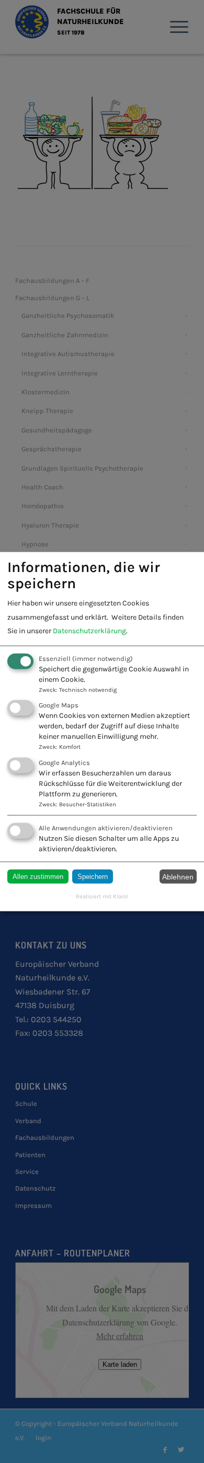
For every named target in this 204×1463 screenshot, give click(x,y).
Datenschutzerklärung (89, 630)
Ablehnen (178, 876)
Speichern (92, 877)
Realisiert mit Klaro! (102, 896)
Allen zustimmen (38, 877)
